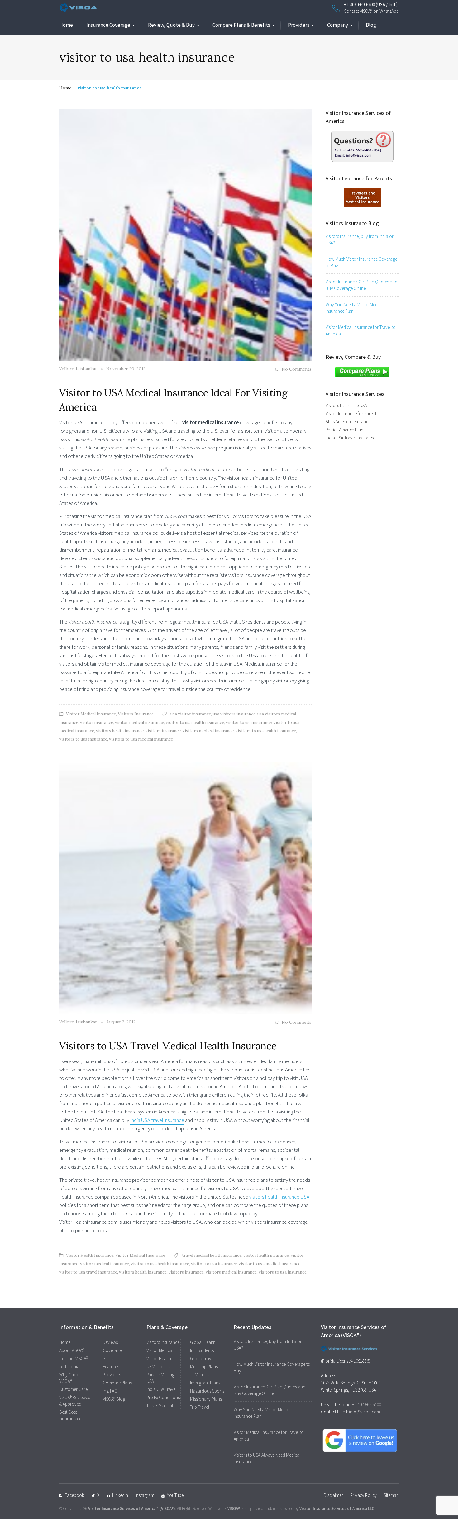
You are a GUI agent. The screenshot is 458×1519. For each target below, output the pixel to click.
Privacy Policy (363, 1495)
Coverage (112, 1350)
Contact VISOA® (73, 1358)
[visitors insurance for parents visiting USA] (362, 196)
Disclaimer (333, 1495)
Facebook (74, 1495)
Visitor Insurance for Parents (352, 413)
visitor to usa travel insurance (88, 1272)
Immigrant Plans (205, 1383)
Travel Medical (159, 1405)
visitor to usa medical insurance (269, 1263)
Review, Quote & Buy (171, 24)
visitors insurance (163, 730)
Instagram (144, 1495)
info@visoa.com (364, 1412)
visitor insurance (96, 722)
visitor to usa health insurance (195, 722)
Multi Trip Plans (204, 1366)
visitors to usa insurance (83, 739)
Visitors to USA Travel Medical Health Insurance (168, 1045)
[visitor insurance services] (362, 145)
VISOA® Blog (114, 1399)
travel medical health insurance (211, 1255)
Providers (298, 24)
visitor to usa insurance (249, 722)
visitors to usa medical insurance (141, 739)
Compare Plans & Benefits (241, 24)
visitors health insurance (120, 730)
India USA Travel (161, 1389)
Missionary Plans (206, 1399)
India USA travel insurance (157, 1120)
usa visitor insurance (190, 714)
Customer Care (73, 1389)
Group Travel (202, 1358)
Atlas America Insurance (348, 422)
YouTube (175, 1495)
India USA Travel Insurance (350, 438)
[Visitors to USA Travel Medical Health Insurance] (185, 887)
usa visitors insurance (234, 714)
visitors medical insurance (208, 730)
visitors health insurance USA (279, 1196)
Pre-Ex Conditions (163, 1397)
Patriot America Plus (344, 430)
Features (111, 1366)
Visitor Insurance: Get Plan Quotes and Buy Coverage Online (361, 285)
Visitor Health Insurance (89, 1255)
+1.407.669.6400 (366, 1404)
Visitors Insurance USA (346, 405)
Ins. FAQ (110, 1391)
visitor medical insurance (139, 722)
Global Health (203, 1342)
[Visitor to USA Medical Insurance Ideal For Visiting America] (185, 234)
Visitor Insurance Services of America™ (123, 1508)
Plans (108, 1358)
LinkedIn (120, 1495)
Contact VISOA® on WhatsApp (371, 11)
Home (66, 24)
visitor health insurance (266, 1255)
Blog (371, 24)
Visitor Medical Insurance (91, 714)
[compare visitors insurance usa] (362, 371)
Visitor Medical (159, 1350)
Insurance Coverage (108, 24)
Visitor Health (158, 1358)
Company (337, 24)
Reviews (110, 1342)
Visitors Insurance (136, 714)
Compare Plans (117, 1383)
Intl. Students (202, 1350)
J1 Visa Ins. (200, 1375)
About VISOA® (71, 1350)
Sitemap (391, 1495)
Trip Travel (199, 1407)
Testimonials (70, 1366)
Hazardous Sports (207, 1391)
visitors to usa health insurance (266, 730)
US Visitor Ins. (158, 1366)
